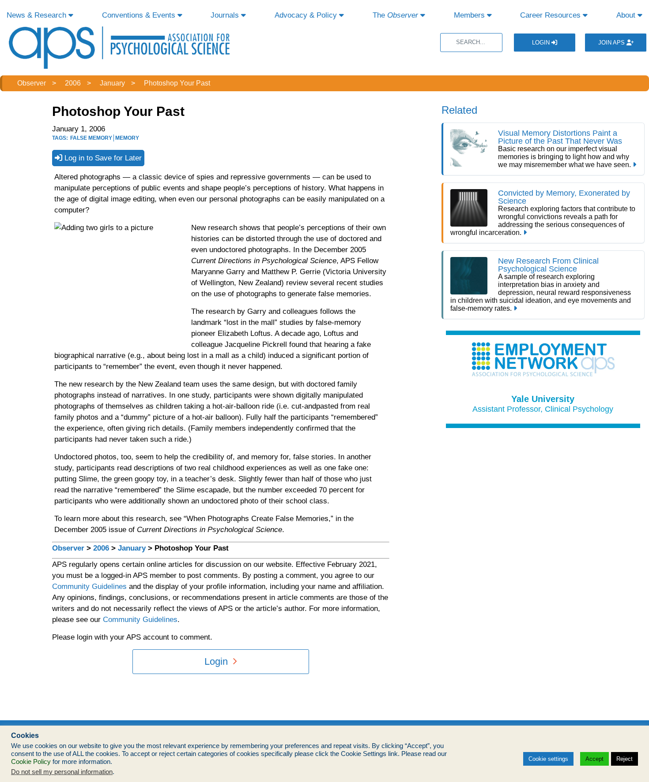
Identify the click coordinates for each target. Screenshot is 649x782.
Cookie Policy (31, 761)
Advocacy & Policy (307, 15)
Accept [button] (594, 759)
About (627, 15)
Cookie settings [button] (548, 759)
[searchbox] (471, 42)
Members (470, 15)
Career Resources (551, 15)
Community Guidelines (89, 586)
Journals (226, 15)
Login (541, 42)
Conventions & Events (139, 15)
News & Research (37, 15)
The (395, 15)
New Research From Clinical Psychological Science (548, 265)
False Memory (91, 138)
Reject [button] (624, 759)
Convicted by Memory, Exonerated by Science (564, 197)
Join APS (612, 42)
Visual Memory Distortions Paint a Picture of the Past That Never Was (561, 137)
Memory (127, 138)
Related (459, 110)
